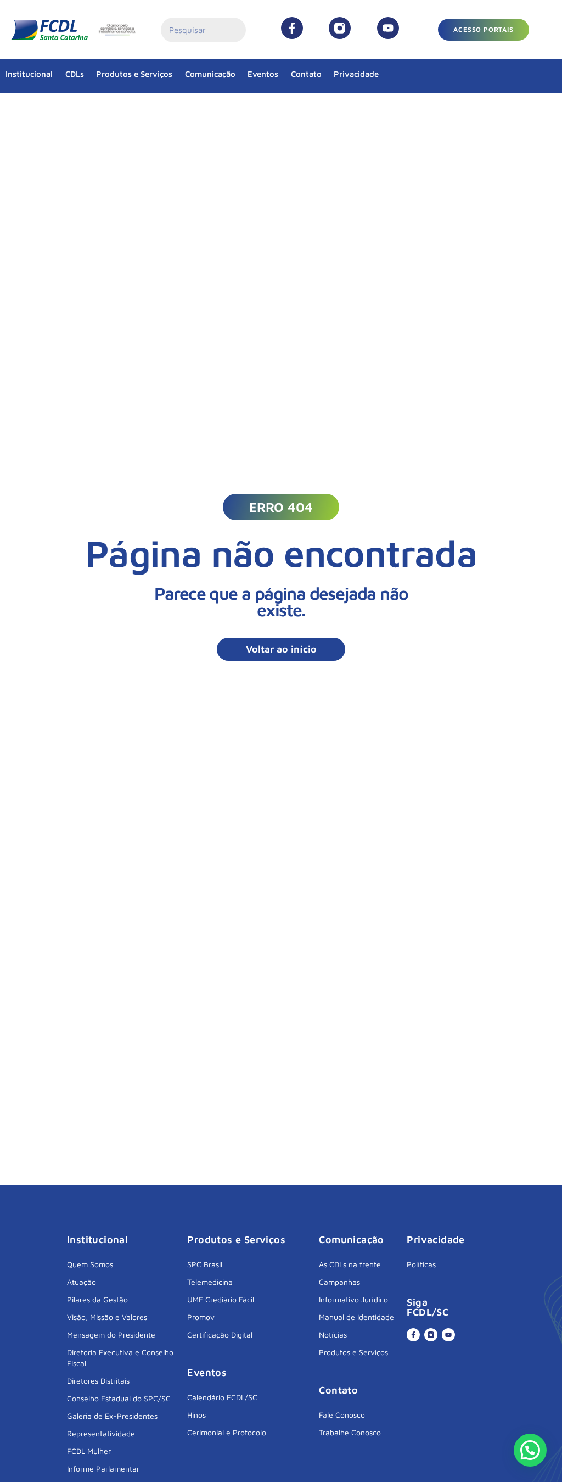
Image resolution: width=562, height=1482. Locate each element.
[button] (281, 507)
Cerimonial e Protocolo (226, 1432)
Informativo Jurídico (353, 1299)
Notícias (333, 1334)
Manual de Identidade (356, 1317)
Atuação (81, 1281)
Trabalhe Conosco (350, 1432)
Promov (201, 1317)
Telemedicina (210, 1281)
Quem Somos (90, 1264)
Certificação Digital (219, 1334)
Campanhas (339, 1281)
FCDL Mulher (89, 1451)
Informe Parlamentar (103, 1468)
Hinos (196, 1414)
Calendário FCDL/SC (222, 1397)
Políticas (421, 1264)
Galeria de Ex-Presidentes (112, 1415)
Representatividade (101, 1433)
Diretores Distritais (98, 1380)
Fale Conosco (342, 1414)
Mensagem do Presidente (111, 1334)
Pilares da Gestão (97, 1299)
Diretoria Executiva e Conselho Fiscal (120, 1357)
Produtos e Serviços (134, 74)
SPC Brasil (204, 1264)
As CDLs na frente (350, 1264)
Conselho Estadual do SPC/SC (119, 1398)
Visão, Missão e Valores (107, 1317)
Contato (306, 74)
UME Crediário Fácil (220, 1299)
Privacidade (356, 74)
